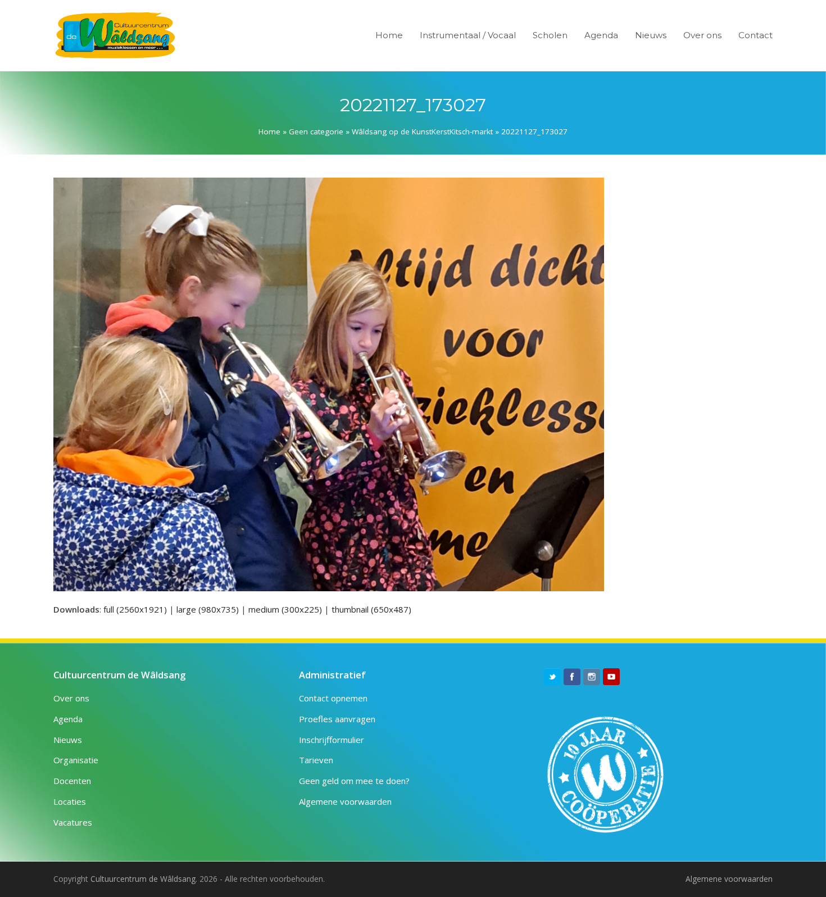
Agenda (68, 718)
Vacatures (72, 822)
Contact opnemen (333, 698)
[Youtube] (611, 676)
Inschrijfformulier (331, 739)
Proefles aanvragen (337, 718)
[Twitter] (552, 676)
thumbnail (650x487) (371, 609)
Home (269, 131)
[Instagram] (591, 676)
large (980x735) (207, 609)
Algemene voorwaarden (345, 801)
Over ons (71, 698)
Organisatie (75, 759)
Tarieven (316, 759)
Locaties (69, 801)
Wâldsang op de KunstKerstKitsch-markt (422, 131)
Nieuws (67, 739)
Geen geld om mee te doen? (354, 780)
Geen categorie (316, 131)
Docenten (72, 780)
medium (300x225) (285, 609)
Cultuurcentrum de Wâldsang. (143, 878)
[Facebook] (572, 676)
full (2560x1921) (135, 609)
